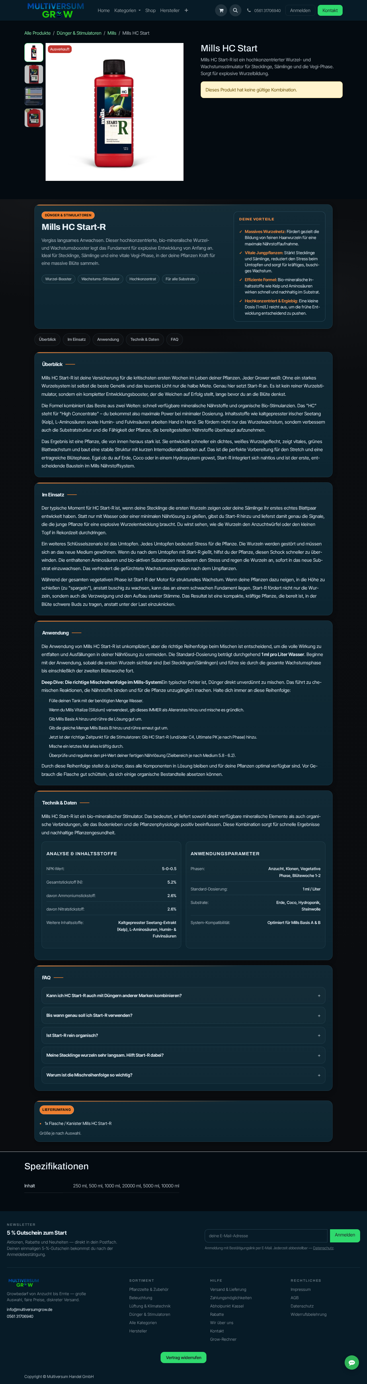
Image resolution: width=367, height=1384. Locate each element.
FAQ (174, 339)
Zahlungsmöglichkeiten (231, 1297)
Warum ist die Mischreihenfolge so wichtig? (89, 1075)
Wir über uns (221, 1322)
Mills (112, 33)
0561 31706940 (20, 1316)
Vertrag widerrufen (183, 1357)
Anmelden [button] (345, 1235)
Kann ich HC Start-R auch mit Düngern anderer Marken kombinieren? (114, 995)
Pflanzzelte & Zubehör (149, 1289)
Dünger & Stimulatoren (79, 33)
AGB (295, 1297)
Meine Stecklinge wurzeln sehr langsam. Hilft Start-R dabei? (105, 1055)
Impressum (301, 1289)
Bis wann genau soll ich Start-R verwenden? (89, 1015)
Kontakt (330, 10)
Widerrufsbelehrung (309, 1314)
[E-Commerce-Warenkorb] (221, 10)
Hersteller (138, 1330)
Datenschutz (323, 1248)
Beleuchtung (140, 1297)
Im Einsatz (77, 339)
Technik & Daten (144, 339)
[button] (235, 10)
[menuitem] (103, 10)
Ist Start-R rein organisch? (72, 1035)
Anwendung (108, 339)
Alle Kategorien (143, 1322)
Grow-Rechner (223, 1339)
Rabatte (217, 1314)
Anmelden (300, 10)
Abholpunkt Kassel (227, 1305)
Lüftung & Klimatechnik (150, 1305)
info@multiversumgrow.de (29, 1309)
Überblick (47, 339)
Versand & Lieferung (228, 1289)
